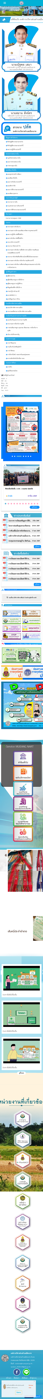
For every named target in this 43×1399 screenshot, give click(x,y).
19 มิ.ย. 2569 (32, 496)
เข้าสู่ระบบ (33, 1378)
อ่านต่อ (10, 496)
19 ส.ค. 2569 (36, 558)
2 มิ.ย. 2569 (36, 520)
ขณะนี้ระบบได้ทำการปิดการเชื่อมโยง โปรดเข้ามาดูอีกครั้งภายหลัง (22, 598)
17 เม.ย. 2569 (36, 531)
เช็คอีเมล (24, 1378)
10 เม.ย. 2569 (36, 536)
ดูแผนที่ (38, 1396)
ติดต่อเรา (16, 1378)
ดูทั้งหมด (34, 507)
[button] (12, 456)
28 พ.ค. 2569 (36, 525)
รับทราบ (19, 1392)
